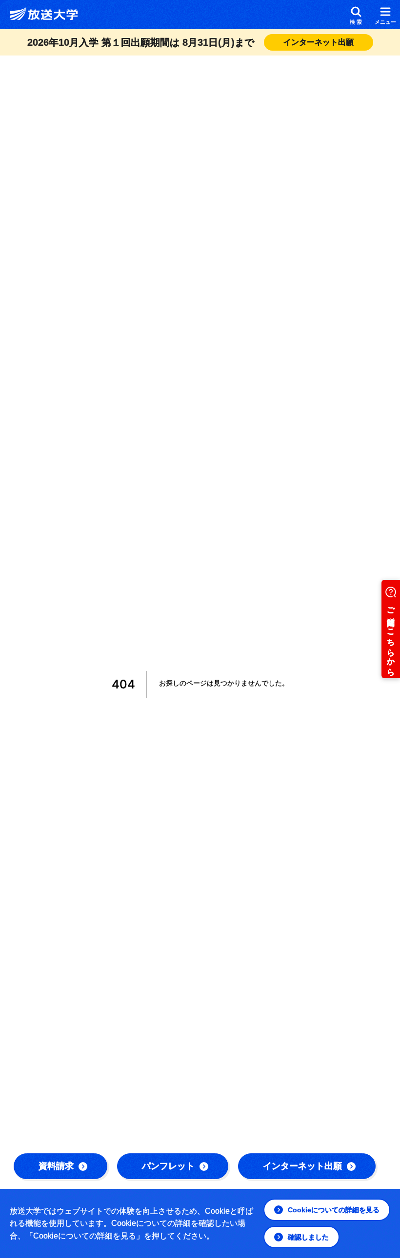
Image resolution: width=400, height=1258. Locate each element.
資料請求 (56, 1166)
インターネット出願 (302, 1166)
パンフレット (168, 1166)
